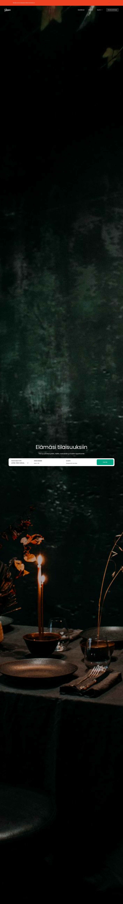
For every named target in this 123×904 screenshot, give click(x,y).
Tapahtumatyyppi (16, 461)
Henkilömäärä (38, 461)
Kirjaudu (90, 10)
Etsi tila (105, 462)
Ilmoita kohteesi (112, 10)
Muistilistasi (81, 10)
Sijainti (68, 461)
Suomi (99, 10)
